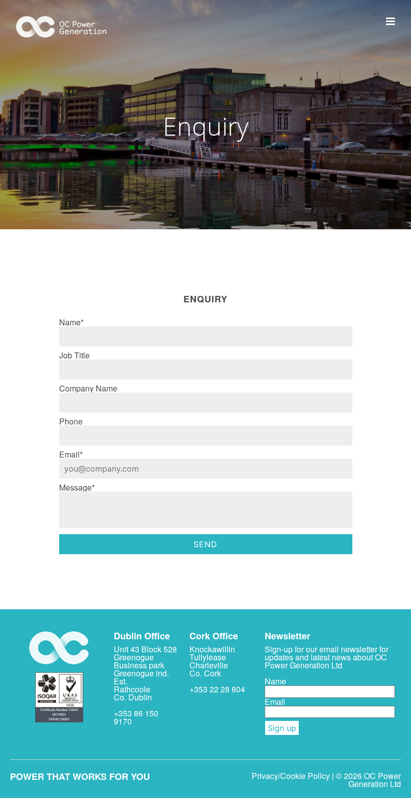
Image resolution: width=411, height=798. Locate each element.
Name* (71, 322)
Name (275, 681)
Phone (71, 421)
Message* (77, 487)
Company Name (88, 388)
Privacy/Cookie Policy (291, 775)
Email (275, 701)
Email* (71, 454)
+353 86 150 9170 (136, 717)
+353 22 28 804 (217, 689)
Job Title (74, 355)
